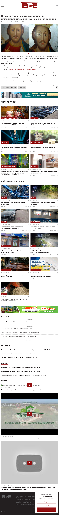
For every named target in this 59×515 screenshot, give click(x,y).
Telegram (46, 502)
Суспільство (36, 221)
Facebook (46, 506)
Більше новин (28, 340)
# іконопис (14, 87)
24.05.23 (5, 387)
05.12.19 (34, 169)
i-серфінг (35, 118)
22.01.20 (34, 145)
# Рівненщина (5, 87)
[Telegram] (4, 511)
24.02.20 (5, 145)
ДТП (5, 197)
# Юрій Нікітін (22, 87)
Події (5, 294)
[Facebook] (57, 87)
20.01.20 (5, 169)
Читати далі (24, 127)
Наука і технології (37, 142)
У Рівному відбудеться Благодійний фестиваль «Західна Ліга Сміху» (20, 371)
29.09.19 (5, 436)
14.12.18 (4, 485)
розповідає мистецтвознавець (22, 69)
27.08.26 (5, 248)
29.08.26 (5, 200)
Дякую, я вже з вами (46, 510)
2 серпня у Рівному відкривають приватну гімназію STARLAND (19, 357)
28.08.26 (34, 200)
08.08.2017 (15, 21)
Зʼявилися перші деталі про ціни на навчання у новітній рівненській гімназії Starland (25, 350)
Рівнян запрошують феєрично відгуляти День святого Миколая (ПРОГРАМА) (23, 375)
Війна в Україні (36, 270)
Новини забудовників (9, 118)
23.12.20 (5, 121)
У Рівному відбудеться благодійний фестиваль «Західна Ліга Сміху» (20, 367)
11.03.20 (34, 121)
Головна (3, 13)
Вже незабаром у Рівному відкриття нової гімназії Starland (18, 354)
